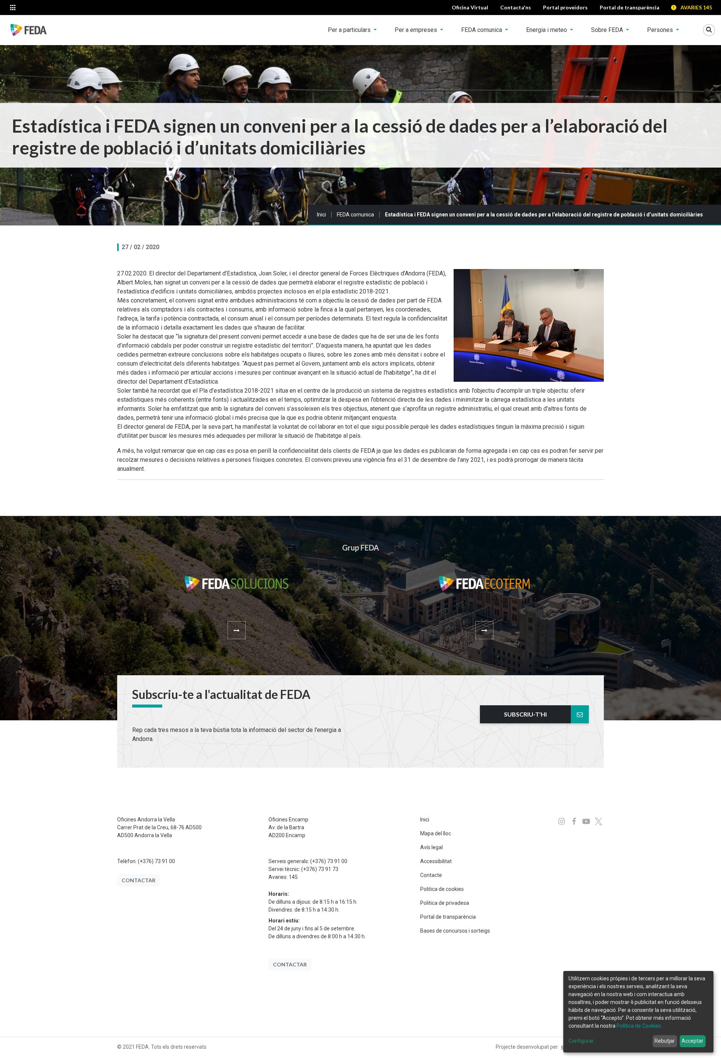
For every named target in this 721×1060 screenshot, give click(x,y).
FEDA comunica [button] (482, 29)
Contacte (431, 875)
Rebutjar (665, 1041)
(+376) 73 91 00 (156, 861)
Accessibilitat (436, 861)
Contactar (138, 880)
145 (293, 877)
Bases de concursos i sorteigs (455, 931)
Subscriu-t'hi (525, 714)
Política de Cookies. (639, 1026)
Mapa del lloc (435, 833)
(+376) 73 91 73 (319, 869)
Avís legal (431, 847)
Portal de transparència (448, 917)
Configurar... (583, 1041)
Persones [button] (660, 29)
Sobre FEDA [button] (607, 29)
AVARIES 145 (696, 7)
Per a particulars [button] (350, 29)
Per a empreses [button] (417, 29)
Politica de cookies (442, 889)
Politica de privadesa (444, 903)
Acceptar (692, 1041)
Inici (321, 215)
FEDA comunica (355, 215)
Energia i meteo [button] (547, 29)
